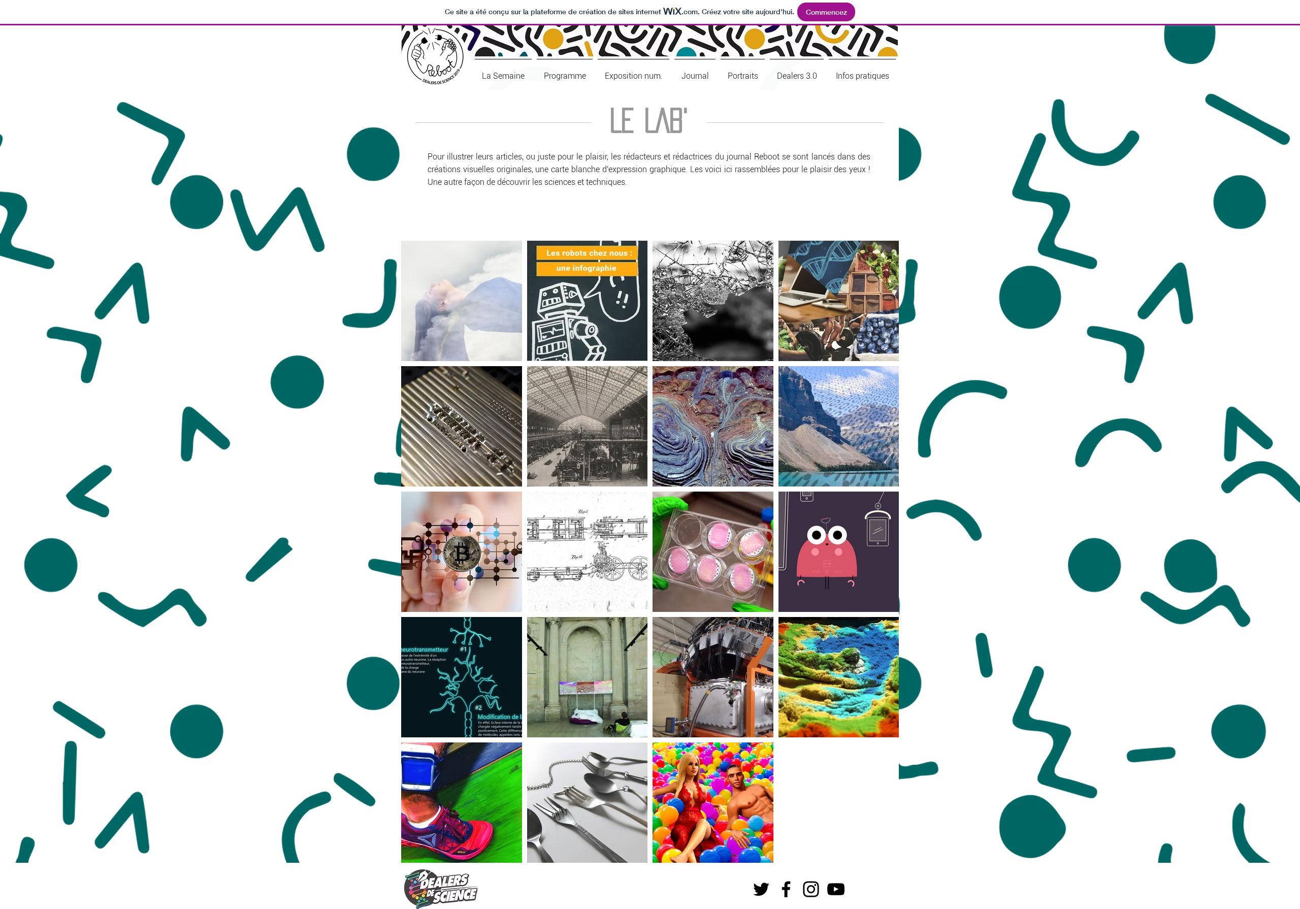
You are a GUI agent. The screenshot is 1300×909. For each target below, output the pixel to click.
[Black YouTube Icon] (836, 889)
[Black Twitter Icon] (761, 889)
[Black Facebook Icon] (786, 889)
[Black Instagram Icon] (811, 889)
